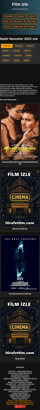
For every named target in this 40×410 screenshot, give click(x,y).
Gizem (6, 21)
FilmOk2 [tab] (16, 51)
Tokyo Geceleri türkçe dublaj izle (20, 391)
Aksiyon (21, 16)
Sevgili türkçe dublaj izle (20, 377)
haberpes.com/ (11, 404)
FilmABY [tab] (6, 55)
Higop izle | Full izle (29, 389)
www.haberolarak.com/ (23, 400)
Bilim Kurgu (18, 26)
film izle (10, 400)
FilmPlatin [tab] (7, 46)
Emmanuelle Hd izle (24, 371)
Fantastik (31, 26)
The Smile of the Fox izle (20, 375)
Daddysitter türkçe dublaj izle (20, 395)
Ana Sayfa (9, 16)
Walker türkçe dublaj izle (20, 387)
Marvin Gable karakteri (12, 389)
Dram (7, 26)
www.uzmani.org (12, 402)
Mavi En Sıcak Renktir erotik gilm (20, 382)
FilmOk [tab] (5, 51)
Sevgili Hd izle (11, 384)
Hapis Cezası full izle (20, 398)
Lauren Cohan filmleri (20, 393)
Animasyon (17, 21)
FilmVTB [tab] (18, 55)
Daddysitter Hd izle (30, 378)
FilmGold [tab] (18, 46)
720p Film (12, 371)
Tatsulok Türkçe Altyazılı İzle (20, 386)
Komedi (32, 16)
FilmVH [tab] (27, 51)
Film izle (20, 4)
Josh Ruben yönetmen (26, 384)
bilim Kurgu (31, 21)
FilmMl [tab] (28, 55)
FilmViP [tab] (30, 46)
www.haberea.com (26, 402)
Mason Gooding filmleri (20, 380)
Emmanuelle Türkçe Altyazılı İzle (20, 373)
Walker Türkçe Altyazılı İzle (20, 397)
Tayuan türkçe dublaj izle (12, 378)
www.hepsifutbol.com (26, 404)
